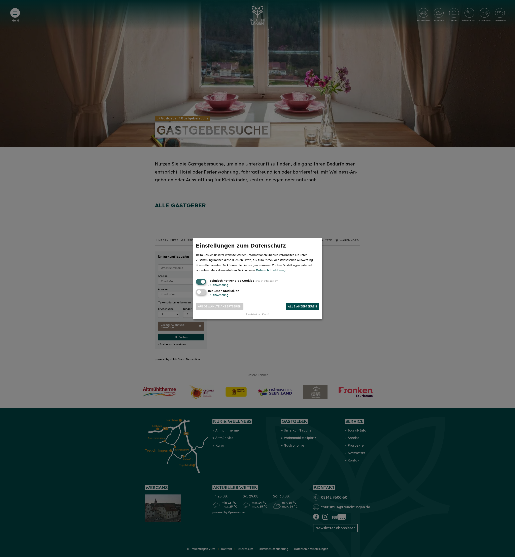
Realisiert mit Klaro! (257, 314)
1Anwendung (218, 285)
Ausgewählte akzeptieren (219, 306)
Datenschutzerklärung (270, 270)
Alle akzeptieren (302, 306)
